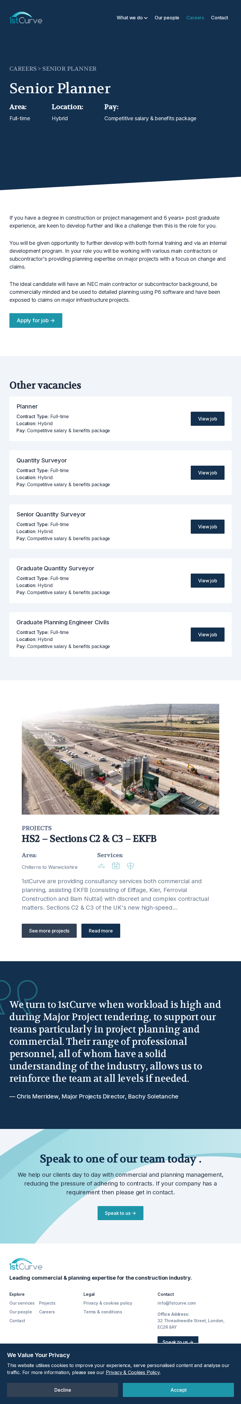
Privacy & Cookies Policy (133, 1372)
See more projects (49, 931)
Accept (178, 1390)
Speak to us (120, 1213)
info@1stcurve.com (177, 1302)
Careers (195, 18)
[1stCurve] (25, 17)
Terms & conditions (102, 1311)
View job (207, 419)
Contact (219, 18)
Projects (47, 1302)
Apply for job (36, 320)
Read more (101, 931)
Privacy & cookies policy (107, 1302)
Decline (62, 1390)
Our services (22, 1302)
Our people (167, 18)
